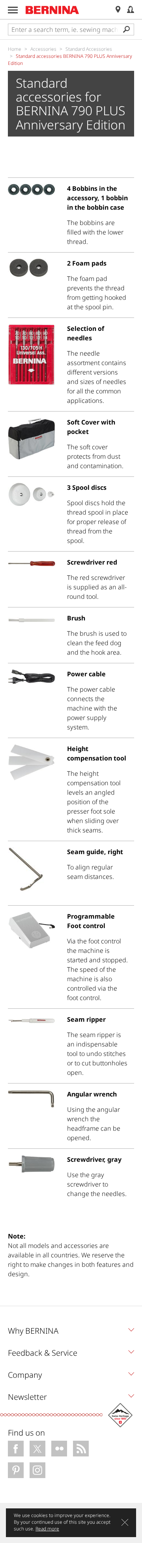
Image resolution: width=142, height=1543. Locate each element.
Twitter (37, 1448)
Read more (47, 1528)
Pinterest (16, 1470)
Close (124, 1522)
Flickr (59, 1448)
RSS (81, 1448)
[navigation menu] (13, 10)
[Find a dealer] (117, 9)
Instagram (37, 1470)
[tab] (71, 1333)
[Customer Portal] (130, 9)
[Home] (52, 10)
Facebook (16, 1448)
